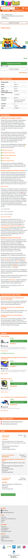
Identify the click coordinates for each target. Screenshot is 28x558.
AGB (2, 539)
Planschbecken (5, 336)
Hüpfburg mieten (8, 14)
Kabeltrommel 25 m (6, 378)
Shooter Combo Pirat (17, 255)
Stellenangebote (5, 537)
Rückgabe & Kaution (6, 531)
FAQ (2, 522)
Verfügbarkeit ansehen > (14, 63)
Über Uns (3, 517)
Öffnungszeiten (5, 528)
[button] (26, 8)
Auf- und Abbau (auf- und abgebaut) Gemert (14, 397)
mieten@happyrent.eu (8, 512)
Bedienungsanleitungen (7, 540)
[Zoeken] (13, 8)
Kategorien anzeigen (14, 22)
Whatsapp (5, 510)
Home (2, 14)
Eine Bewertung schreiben (8, 494)
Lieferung (3, 526)
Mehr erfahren (4, 350)
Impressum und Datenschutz (8, 518)
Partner (3, 520)
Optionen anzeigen (14, 69)
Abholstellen (4, 529)
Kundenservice (5, 536)
